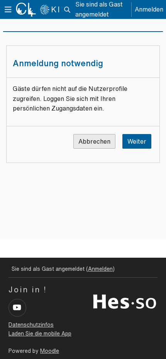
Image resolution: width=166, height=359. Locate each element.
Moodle (49, 351)
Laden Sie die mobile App (39, 333)
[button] (67, 9)
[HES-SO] (125, 301)
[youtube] (17, 308)
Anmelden (149, 9)
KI (56, 9)
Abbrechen (94, 141)
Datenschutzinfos (31, 324)
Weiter (136, 141)
